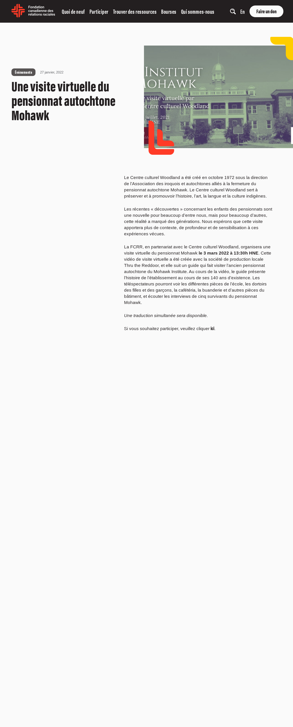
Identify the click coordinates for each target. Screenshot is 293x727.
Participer (99, 11)
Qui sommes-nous (197, 11)
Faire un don (266, 11)
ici (212, 328)
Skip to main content (12, 28)
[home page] (33, 16)
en (242, 11)
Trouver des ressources (135, 11)
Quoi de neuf (73, 11)
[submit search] (219, 11)
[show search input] (233, 11)
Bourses (168, 11)
